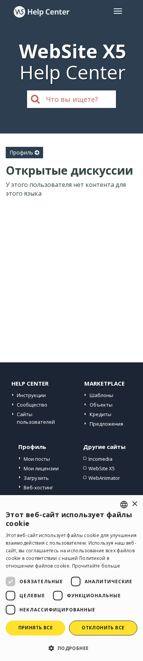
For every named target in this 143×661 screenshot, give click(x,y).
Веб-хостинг (38, 487)
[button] (71, 647)
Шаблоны (101, 395)
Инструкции (31, 395)
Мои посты (37, 458)
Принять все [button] (35, 627)
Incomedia (100, 458)
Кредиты (100, 414)
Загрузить (36, 477)
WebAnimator (104, 477)
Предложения (106, 423)
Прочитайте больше (96, 566)
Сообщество (32, 404)
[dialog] (71, 578)
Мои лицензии (41, 468)
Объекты (101, 404)
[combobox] (124, 504)
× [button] (134, 504)
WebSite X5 (101, 468)
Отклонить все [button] (103, 627)
